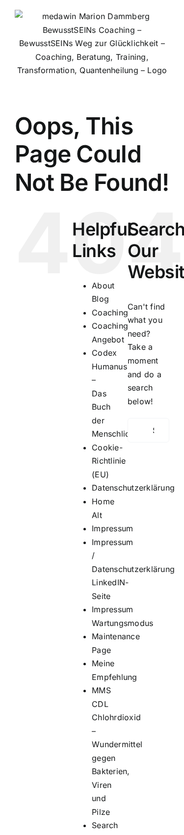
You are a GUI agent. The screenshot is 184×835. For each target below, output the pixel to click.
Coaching (110, 312)
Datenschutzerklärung (133, 488)
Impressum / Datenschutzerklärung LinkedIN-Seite (133, 569)
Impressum (112, 528)
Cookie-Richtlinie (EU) (109, 461)
